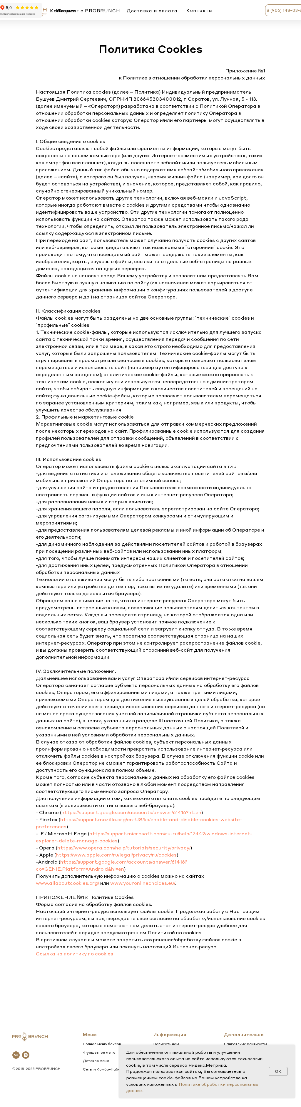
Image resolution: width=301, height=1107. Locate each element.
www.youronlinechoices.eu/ (142, 883)
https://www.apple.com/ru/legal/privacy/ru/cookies (116, 855)
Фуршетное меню (99, 1052)
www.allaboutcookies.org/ (67, 883)
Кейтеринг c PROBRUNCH (85, 11)
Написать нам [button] (166, 1044)
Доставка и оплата (152, 11)
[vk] (16, 1055)
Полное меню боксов (102, 1044)
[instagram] (25, 1055)
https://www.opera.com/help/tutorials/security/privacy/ (123, 847)
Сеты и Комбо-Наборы (104, 1069)
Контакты (199, 10)
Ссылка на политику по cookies (74, 953)
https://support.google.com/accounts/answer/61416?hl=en (131, 812)
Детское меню (96, 1060)
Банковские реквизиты (245, 1044)
